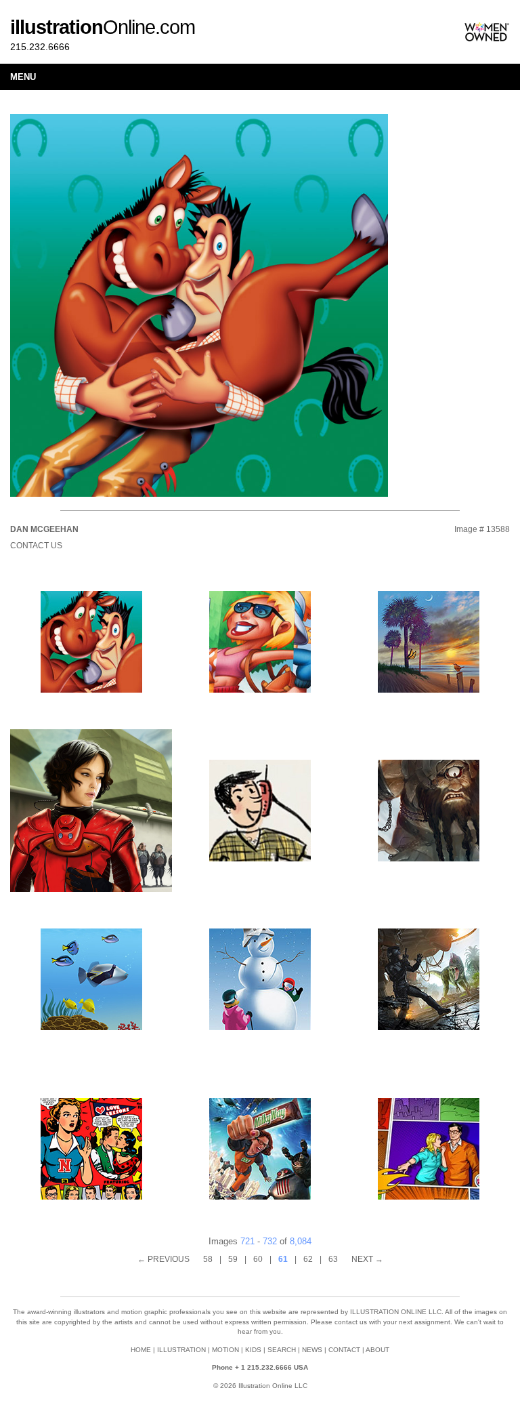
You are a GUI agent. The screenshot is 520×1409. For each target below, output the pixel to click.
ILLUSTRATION (181, 1349)
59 (233, 1259)
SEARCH (281, 1349)
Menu (23, 77)
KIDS (253, 1349)
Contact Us (36, 545)
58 (208, 1259)
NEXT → (367, 1259)
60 (258, 1259)
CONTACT (344, 1349)
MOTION (225, 1349)
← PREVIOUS (163, 1259)
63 (333, 1259)
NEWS (312, 1349)
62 (308, 1259)
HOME (141, 1349)
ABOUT (377, 1349)
